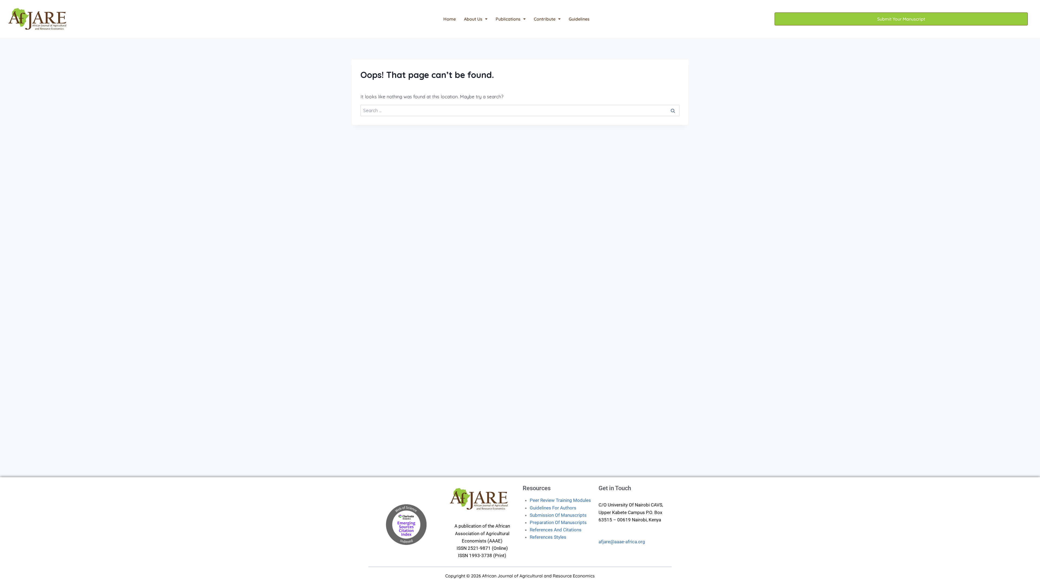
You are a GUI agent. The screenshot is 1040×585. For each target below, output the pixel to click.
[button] (476, 19)
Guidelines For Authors (553, 508)
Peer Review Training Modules (560, 500)
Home (449, 19)
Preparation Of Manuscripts (558, 522)
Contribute (544, 19)
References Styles (548, 537)
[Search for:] (520, 110)
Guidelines (579, 19)
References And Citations (555, 529)
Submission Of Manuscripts (558, 515)
